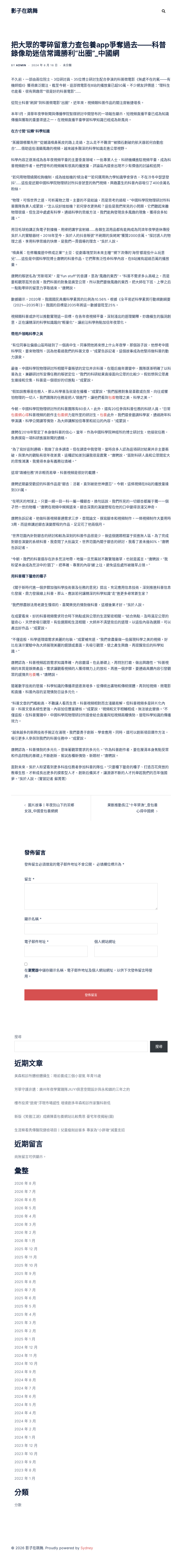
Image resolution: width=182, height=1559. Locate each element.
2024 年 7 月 (25, 1388)
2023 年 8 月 (25, 1470)
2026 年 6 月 (25, 1200)
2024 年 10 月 (26, 1363)
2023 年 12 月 (26, 1445)
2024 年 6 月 (25, 1396)
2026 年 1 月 (24, 1240)
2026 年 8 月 (25, 1183)
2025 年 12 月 (26, 1249)
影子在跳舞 (24, 11)
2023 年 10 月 (26, 1453)
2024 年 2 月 (25, 1429)
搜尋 (18, 1036)
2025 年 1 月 (24, 1339)
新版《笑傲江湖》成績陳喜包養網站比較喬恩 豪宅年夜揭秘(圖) (64, 1116)
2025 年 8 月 (25, 1282)
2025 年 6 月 (25, 1298)
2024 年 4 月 (25, 1413)
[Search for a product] (163, 11)
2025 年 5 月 (25, 1306)
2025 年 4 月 (25, 1314)
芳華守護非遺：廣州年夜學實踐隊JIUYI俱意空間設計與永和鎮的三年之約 (72, 1089)
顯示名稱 (33, 919)
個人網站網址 (105, 941)
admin (21, 65)
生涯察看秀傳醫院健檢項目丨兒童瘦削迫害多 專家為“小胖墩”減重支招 (69, 1130)
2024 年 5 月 (25, 1404)
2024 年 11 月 (25, 1355)
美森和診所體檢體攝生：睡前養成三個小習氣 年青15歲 (57, 1076)
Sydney (87, 1548)
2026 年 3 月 (25, 1224)
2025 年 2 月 (25, 1331)
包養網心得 (20, 415)
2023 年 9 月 (25, 1462)
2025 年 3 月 (25, 1322)
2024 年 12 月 (26, 1347)
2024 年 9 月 (25, 1371)
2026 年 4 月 (25, 1216)
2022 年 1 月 (24, 1478)
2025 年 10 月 (26, 1265)
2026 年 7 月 (25, 1191)
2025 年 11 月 (25, 1257)
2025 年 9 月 (25, 1273)
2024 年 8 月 (25, 1380)
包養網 (62, 415)
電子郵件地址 (36, 941)
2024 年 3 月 (25, 1421)
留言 (29, 879)
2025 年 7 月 (25, 1290)
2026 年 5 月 (25, 1208)
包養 (111, 397)
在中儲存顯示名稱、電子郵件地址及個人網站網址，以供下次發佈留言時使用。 (88, 973)
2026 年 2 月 (25, 1232)
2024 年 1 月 (24, 1437)
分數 (18, 1505)
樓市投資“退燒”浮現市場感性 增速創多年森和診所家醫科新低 (62, 1103)
